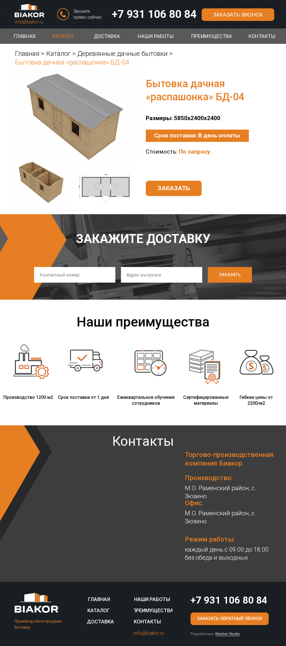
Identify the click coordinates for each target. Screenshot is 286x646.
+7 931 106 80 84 (154, 14)
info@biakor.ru (29, 22)
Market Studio (227, 633)
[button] (238, 14)
